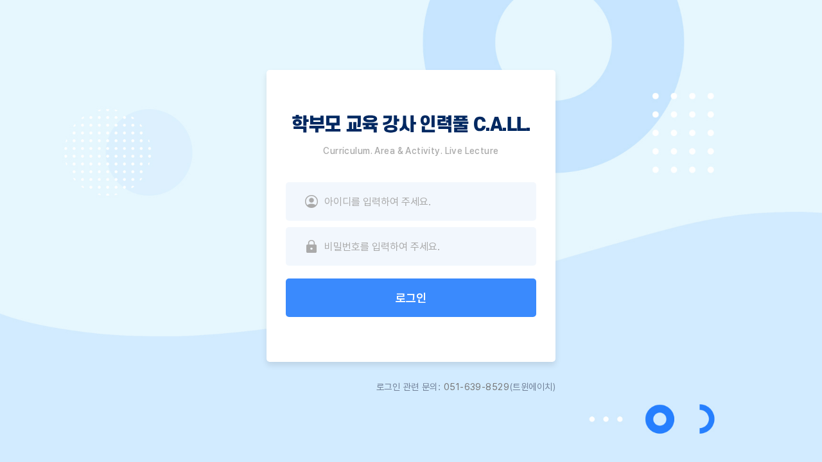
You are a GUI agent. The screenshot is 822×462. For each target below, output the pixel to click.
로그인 (411, 298)
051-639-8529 (476, 386)
